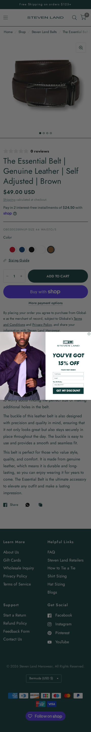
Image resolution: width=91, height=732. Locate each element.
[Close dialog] (89, 334)
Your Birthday (57, 382)
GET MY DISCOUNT (68, 390)
